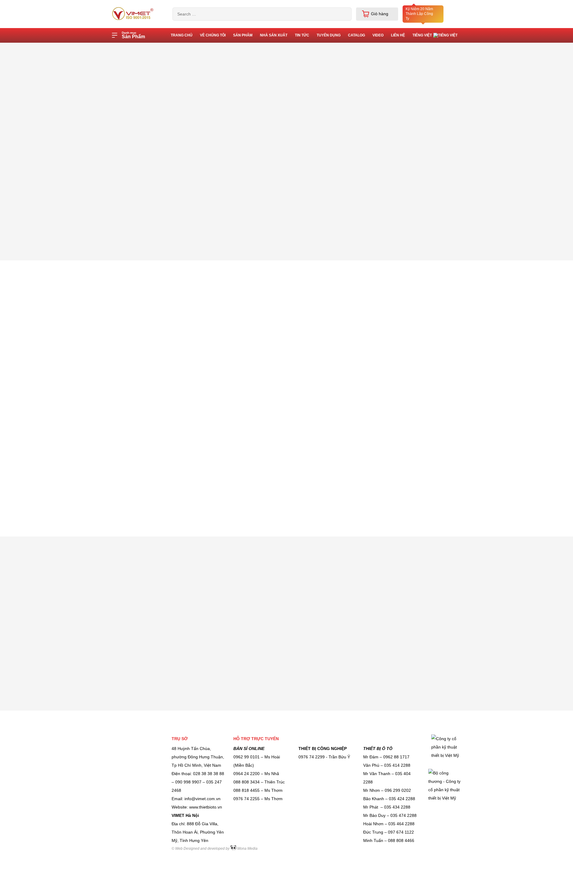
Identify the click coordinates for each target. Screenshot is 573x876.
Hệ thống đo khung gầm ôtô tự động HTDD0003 (468, 445)
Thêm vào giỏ (435, 194)
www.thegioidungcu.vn (159, 450)
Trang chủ (151, 48)
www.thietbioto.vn (116, 450)
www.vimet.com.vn (202, 450)
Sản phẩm (242, 35)
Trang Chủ (181, 35)
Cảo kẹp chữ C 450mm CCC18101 (232, 48)
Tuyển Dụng (329, 35)
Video (377, 35)
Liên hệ (398, 35)
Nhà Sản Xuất (273, 35)
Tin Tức (302, 35)
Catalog (356, 35)
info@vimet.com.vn (253, 450)
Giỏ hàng (379, 13)
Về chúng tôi (213, 35)
